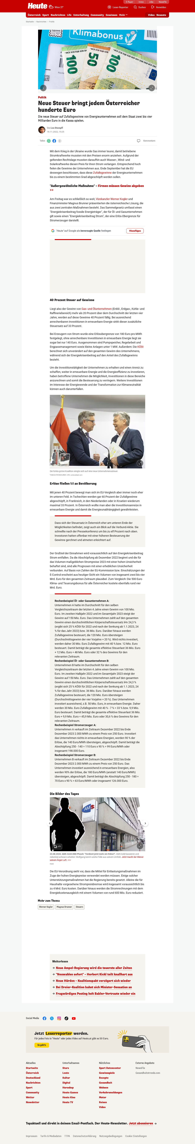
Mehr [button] (122, 15)
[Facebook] (54, 140)
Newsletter (32, 1102)
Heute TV (67, 1102)
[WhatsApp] (49, 140)
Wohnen (103, 1087)
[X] (52, 1018)
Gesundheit (105, 1082)
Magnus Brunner (64, 907)
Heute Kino (68, 1097)
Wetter (30, 1097)
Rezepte (103, 1077)
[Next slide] (145, 823)
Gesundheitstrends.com (148, 1073)
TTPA (67, 1136)
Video (151, 15)
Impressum (31, 1136)
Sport (45, 15)
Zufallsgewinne (102, 172)
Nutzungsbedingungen (110, 1136)
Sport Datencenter (110, 1068)
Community (97, 15)
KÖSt (140, 346)
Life (69, 15)
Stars (65, 1068)
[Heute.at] (37, 6)
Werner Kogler (46, 907)
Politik (51, 22)
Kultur (66, 1077)
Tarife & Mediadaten (50, 1136)
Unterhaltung (81, 15)
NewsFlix (140, 1068)
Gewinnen (111, 15)
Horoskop (68, 1087)
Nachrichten (41, 22)
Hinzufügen (135, 230)
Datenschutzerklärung (84, 1136)
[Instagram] (59, 1018)
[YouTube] (74, 1018)
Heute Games (70, 1092)
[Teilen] (60, 140)
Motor (102, 1097)
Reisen (103, 1102)
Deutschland (33, 1077)
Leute (65, 1073)
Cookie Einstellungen (136, 1136)
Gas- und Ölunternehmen (97, 308)
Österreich (34, 15)
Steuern (79, 907)
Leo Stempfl (57, 128)
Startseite (30, 22)
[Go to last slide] (50, 823)
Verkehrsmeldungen (110, 1092)
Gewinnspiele (107, 1073)
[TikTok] (66, 1018)
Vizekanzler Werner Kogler (112, 199)
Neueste (161, 15)
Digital (66, 1082)
